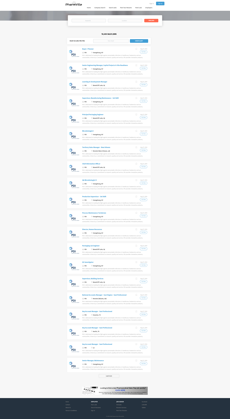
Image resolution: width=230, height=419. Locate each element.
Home (67, 402)
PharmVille (121, 416)
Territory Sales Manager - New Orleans (96, 147)
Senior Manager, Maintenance (93, 361)
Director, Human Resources (92, 229)
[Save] (136, 49)
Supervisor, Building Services (92, 279)
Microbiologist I (88, 131)
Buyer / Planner (88, 49)
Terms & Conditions (71, 410)
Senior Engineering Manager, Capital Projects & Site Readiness (105, 65)
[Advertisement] (159, 66)
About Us (68, 407)
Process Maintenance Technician (94, 213)
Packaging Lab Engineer (91, 246)
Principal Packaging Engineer (92, 115)
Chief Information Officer (91, 164)
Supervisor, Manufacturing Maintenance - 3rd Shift (100, 98)
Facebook (144, 402)
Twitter (144, 407)
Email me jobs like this (77, 41)
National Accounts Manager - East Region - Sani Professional (104, 295)
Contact (68, 405)
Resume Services (121, 407)
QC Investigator (88, 262)
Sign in (151, 3)
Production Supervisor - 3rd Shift (94, 197)
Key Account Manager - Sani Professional (97, 311)
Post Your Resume (121, 410)
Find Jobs (151, 20)
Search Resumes (96, 407)
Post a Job (94, 405)
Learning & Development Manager (94, 82)
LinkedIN (144, 405)
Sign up (160, 3)
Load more (109, 376)
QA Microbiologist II (89, 180)
